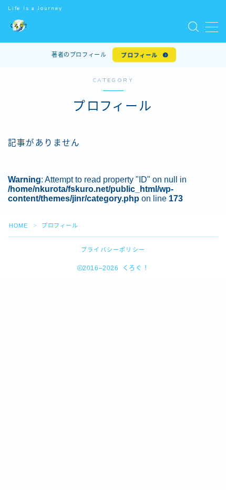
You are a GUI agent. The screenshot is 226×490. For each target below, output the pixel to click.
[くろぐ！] (18, 27)
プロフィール (139, 55)
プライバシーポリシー (113, 250)
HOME (18, 225)
